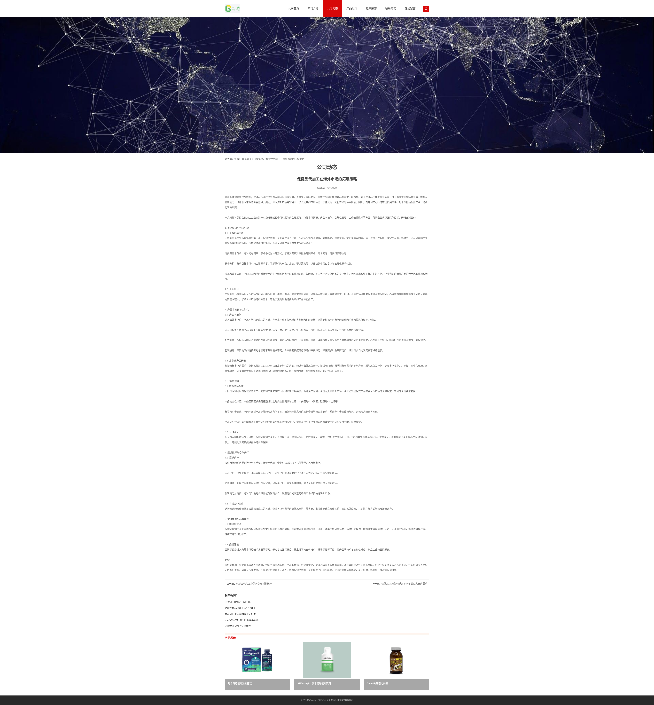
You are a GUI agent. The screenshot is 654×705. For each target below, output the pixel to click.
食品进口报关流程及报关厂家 (240, 614)
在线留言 (410, 8)
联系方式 (390, 8)
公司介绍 (313, 8)
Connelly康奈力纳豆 (377, 683)
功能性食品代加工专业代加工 (240, 608)
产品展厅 (351, 8)
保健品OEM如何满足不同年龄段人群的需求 (404, 583)
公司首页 (293, 8)
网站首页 (247, 159)
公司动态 (332, 8)
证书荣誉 (371, 8)
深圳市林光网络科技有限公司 (339, 700)
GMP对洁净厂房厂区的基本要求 (242, 620)
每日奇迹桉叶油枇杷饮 (240, 683)
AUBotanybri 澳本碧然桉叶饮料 (314, 683)
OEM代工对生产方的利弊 (238, 626)
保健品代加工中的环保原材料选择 (254, 583)
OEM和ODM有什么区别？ (238, 602)
